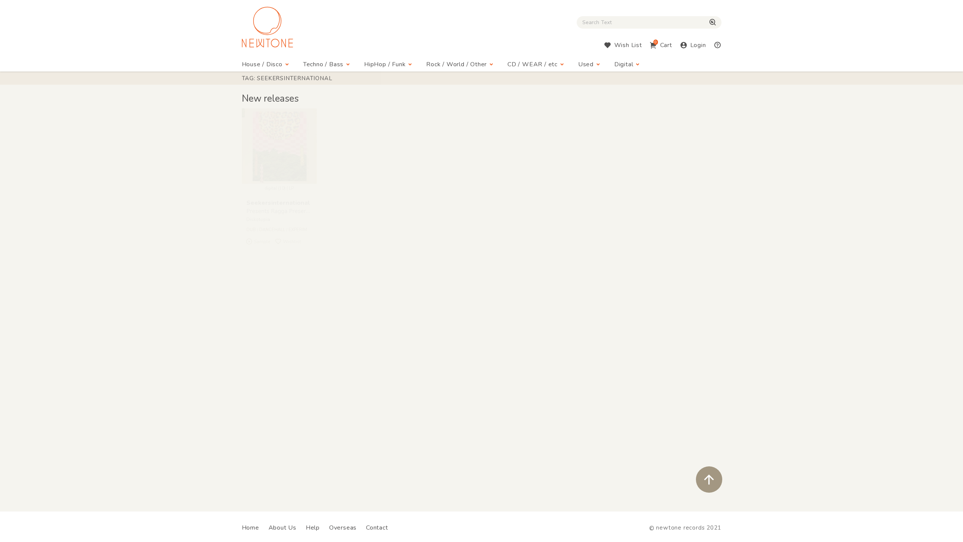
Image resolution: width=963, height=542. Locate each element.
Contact (377, 528)
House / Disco (262, 64)
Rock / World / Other (456, 64)
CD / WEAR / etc (532, 64)
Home (250, 528)
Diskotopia (258, 219)
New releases (270, 98)
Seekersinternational (278, 203)
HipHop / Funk (385, 64)
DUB (251, 230)
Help (313, 528)
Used (586, 64)
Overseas (343, 528)
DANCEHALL (272, 230)
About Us (282, 528)
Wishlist (292, 242)
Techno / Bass (323, 64)
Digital (623, 64)
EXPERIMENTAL (304, 230)
